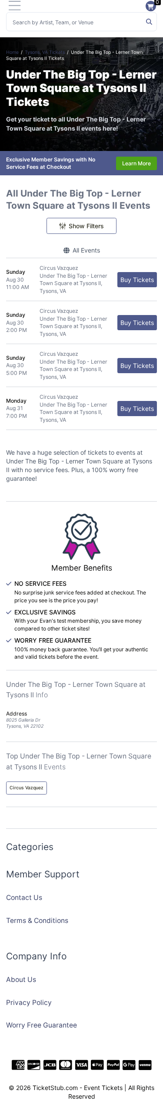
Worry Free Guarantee (41, 1025)
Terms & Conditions (37, 920)
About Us (21, 979)
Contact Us (24, 897)
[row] (81, 279)
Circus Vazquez (26, 788)
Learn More (136, 163)
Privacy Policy (29, 1002)
